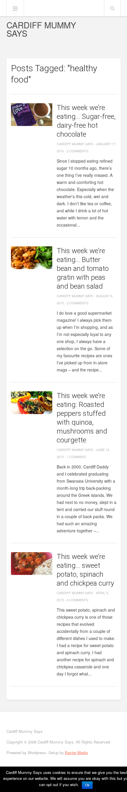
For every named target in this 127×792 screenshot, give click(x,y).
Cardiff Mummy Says (41, 29)
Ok (87, 785)
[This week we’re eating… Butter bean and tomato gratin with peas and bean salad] (31, 257)
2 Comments (77, 150)
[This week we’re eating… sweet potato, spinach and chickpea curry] (31, 563)
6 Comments (77, 599)
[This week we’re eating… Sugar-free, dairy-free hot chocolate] (31, 114)
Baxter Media (76, 752)
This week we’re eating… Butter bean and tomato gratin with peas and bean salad (83, 268)
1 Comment (76, 456)
